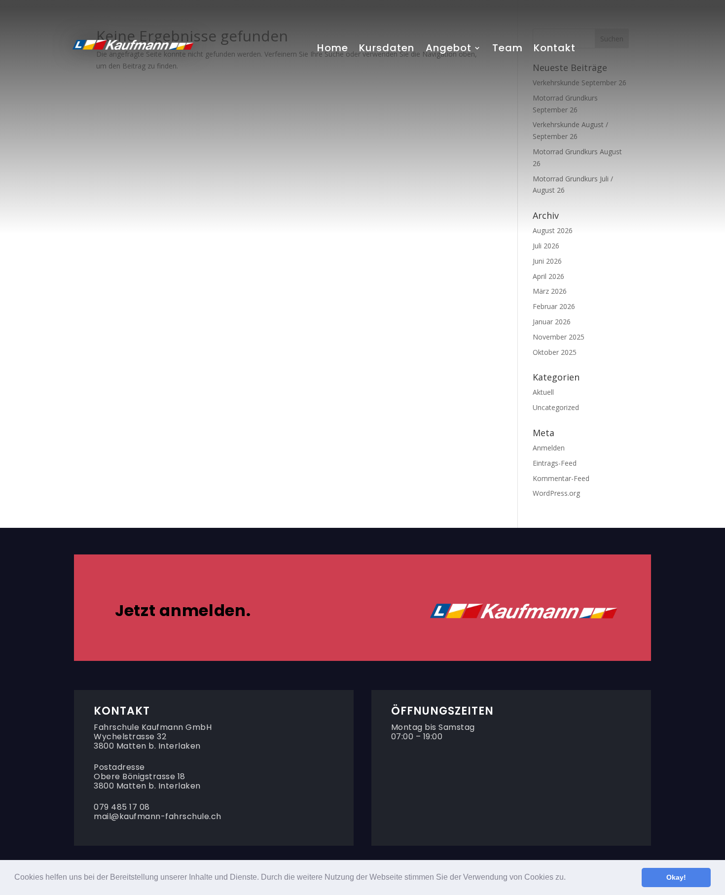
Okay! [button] (676, 877)
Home (332, 50)
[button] (569, 878)
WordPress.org (556, 493)
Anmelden (549, 447)
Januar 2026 (552, 321)
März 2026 (550, 291)
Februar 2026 (554, 306)
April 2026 (548, 276)
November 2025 (558, 337)
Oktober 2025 (555, 352)
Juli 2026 (546, 245)
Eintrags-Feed (555, 463)
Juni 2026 (547, 261)
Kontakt (555, 50)
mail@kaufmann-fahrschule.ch (157, 816)
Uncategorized (556, 407)
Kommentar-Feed (561, 478)
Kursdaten (386, 50)
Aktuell (543, 392)
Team (507, 50)
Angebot (448, 50)
